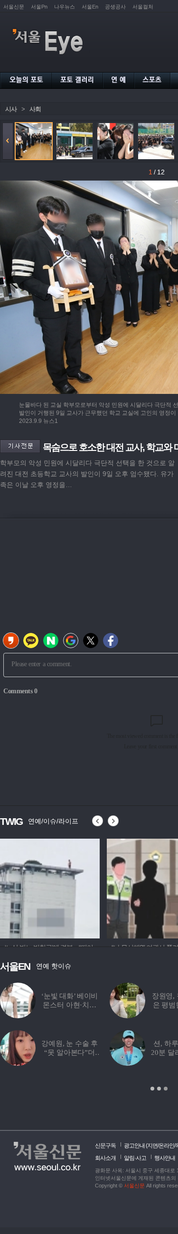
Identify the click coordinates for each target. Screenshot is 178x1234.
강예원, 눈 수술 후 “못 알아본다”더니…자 (69, 1052)
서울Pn (39, 7)
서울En (90, 7)
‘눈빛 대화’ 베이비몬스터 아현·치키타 (69, 1005)
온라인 (166, 1145)
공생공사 (115, 7)
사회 (35, 109)
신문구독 (105, 1145)
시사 (11, 109)
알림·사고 (135, 1158)
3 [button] (166, 1089)
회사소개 (105, 1158)
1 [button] (152, 1089)
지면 (152, 1145)
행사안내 (164, 1158)
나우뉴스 (64, 7)
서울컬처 (142, 7)
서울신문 (13, 7)
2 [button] (159, 1089)
